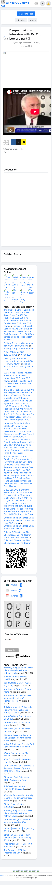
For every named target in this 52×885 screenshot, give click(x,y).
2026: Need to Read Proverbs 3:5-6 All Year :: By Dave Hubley (18, 384)
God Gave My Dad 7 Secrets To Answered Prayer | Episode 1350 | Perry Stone (19, 768)
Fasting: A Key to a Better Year (18, 348)
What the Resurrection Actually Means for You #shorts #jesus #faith (18, 798)
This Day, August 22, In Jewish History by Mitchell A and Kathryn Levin (18, 710)
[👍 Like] (7, 161)
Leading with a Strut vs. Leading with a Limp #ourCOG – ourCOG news (18, 361)
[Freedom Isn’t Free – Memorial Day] (15, 299)
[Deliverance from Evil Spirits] (7, 292)
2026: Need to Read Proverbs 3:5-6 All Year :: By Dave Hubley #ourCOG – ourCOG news (18, 376)
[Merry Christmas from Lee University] (23, 299)
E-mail (8, 639)
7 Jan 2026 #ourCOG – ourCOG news (15, 353)
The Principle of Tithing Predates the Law (15, 851)
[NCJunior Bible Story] (7, 277)
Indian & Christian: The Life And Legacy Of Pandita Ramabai (19, 745)
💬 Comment (20, 161)
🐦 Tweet (45, 161)
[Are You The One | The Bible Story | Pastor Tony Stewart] (15, 292)
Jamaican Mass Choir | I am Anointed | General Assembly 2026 (17, 838)
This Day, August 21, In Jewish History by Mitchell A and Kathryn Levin (18, 813)
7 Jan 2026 (26, 355)
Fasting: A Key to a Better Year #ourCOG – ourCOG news (18, 344)
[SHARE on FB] (13, 142)
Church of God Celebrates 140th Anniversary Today (16, 778)
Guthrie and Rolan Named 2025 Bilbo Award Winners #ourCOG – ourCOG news (19, 520)
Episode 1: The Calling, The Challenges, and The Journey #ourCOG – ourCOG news (17, 535)
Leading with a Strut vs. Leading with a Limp (18, 366)
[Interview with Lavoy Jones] (23, 292)
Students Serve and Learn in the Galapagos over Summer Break (17, 738)
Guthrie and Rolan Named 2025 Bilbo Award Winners (19, 527)
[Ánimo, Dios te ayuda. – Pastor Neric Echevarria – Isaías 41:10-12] (23, 277)
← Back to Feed (26, 13)
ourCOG (11, 152)
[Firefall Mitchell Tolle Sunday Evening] (15, 277)
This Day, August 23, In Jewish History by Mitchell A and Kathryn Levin (18, 670)
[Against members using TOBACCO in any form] (30, 277)
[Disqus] (26, 208)
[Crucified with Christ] (7, 284)
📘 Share (32, 161)
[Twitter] (18, 142)
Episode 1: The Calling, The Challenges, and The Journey (17, 541)
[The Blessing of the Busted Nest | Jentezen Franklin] (30, 292)
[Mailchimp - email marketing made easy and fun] (18, 658)
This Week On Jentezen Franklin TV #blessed (15, 787)
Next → (33, 20)
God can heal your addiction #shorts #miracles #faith (17, 820)
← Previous (20, 20)
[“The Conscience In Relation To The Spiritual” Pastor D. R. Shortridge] (23, 284)
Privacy (3, 875)
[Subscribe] (23, 142)
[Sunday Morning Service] (15, 284)
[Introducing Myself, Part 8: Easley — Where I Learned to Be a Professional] (30, 284)
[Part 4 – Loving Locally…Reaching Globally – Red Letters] (7, 299)
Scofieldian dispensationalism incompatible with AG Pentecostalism (18, 698)
